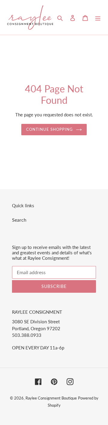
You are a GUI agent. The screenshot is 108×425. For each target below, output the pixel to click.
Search (19, 220)
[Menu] (98, 17)
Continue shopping (49, 129)
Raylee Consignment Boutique (51, 398)
